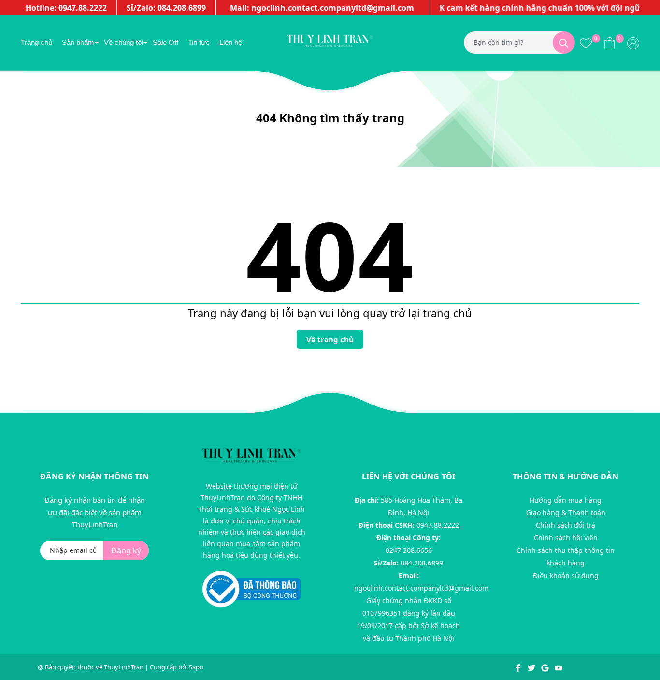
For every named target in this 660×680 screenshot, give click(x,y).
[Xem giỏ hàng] (609, 42)
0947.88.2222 (437, 525)
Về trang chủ (330, 339)
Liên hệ (230, 42)
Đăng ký (126, 550)
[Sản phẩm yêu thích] (586, 42)
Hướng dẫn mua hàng (566, 500)
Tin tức (199, 42)
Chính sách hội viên (566, 537)
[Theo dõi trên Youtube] (558, 667)
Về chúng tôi (123, 42)
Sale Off (165, 42)
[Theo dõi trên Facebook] (518, 667)
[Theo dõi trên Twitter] (532, 667)
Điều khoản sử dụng (566, 575)
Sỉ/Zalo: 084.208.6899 (166, 7)
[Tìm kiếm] (564, 42)
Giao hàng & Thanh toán (565, 512)
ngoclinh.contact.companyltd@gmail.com (421, 588)
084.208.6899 (422, 562)
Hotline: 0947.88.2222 (66, 7)
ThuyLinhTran (123, 667)
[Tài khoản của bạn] (633, 42)
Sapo (196, 667)
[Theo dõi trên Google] (545, 667)
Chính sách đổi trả (565, 525)
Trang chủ (36, 42)
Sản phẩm (78, 42)
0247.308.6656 (409, 550)
